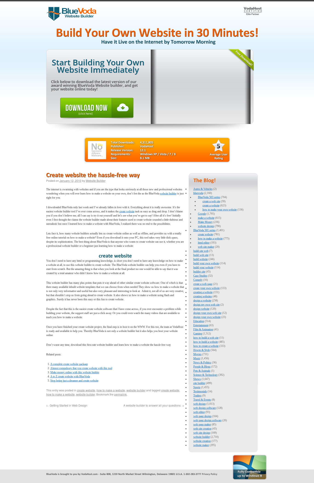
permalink (120, 394)
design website (201, 308)
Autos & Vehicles (203, 189)
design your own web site (207, 313)
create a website (211, 205)
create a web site (211, 201)
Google (202, 213)
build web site (200, 255)
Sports (196, 387)
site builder (199, 383)
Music (196, 358)
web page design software (207, 420)
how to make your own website (220, 209)
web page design (202, 416)
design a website (202, 300)
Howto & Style (201, 350)
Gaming (197, 333)
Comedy (198, 279)
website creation (202, 441)
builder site (199, 271)
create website (126, 211)
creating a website (203, 292)
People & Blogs (202, 366)
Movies (197, 354)
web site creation (202, 428)
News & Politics (202, 362)
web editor (199, 412)
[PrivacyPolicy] (209, 473)
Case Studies (200, 275)
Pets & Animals (201, 370)
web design (199, 403)
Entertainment (200, 325)
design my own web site (206, 304)
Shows (197, 379)
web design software (204, 408)
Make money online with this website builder (74, 372)
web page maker (202, 424)
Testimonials (200, 391)
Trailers (197, 395)
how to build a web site (206, 337)
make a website (206, 217)
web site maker (206, 246)
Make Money (205, 222)
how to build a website (205, 341)
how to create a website (206, 346)
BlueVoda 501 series (204, 230)
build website (200, 259)
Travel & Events (202, 399)
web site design (201, 432)
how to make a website (111, 390)
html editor (204, 242)
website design (206, 226)
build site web (200, 251)
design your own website (207, 317)
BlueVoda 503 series (209, 197)
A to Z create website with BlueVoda (70, 376)
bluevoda (198, 193)
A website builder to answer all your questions (153, 405)
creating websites (202, 296)
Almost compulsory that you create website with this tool (81, 368)
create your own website (206, 288)
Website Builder (96, 181)
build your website (203, 267)
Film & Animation (203, 329)
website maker (201, 445)
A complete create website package (69, 364)
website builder (168, 193)
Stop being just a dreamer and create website (74, 380)
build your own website (206, 263)
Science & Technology (205, 374)
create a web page (202, 284)
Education (198, 321)
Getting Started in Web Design (66, 405)
